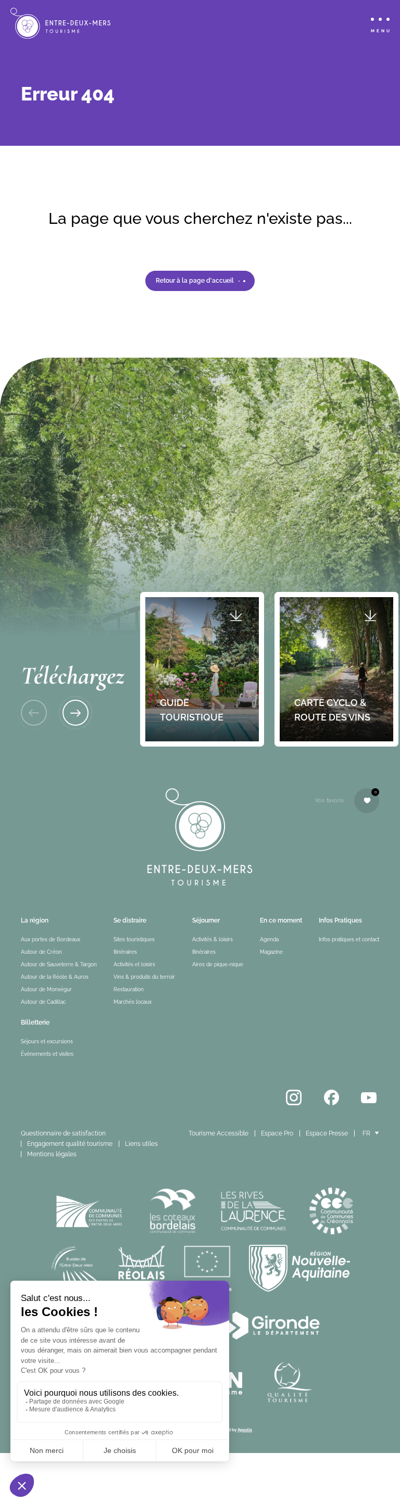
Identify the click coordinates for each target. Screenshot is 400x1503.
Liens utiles (141, 1143)
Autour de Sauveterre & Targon (59, 964)
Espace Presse (327, 1133)
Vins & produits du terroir (144, 977)
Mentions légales (52, 1154)
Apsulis (245, 1429)
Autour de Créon (41, 952)
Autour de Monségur (46, 989)
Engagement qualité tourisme (70, 1143)
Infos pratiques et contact (349, 939)
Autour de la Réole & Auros (55, 977)
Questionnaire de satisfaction (63, 1133)
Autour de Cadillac (43, 1002)
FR (366, 1133)
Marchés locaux (133, 1002)
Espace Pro (277, 1133)
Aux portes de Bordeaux (50, 939)
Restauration (129, 989)
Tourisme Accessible (218, 1133)
